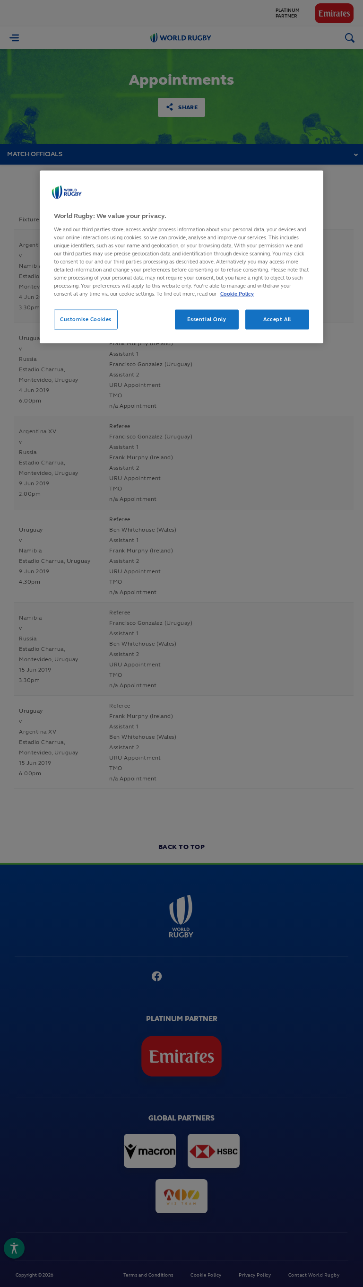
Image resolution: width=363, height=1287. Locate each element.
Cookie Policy (237, 293)
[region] (181, 257)
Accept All (277, 319)
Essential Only (206, 319)
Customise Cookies (86, 319)
